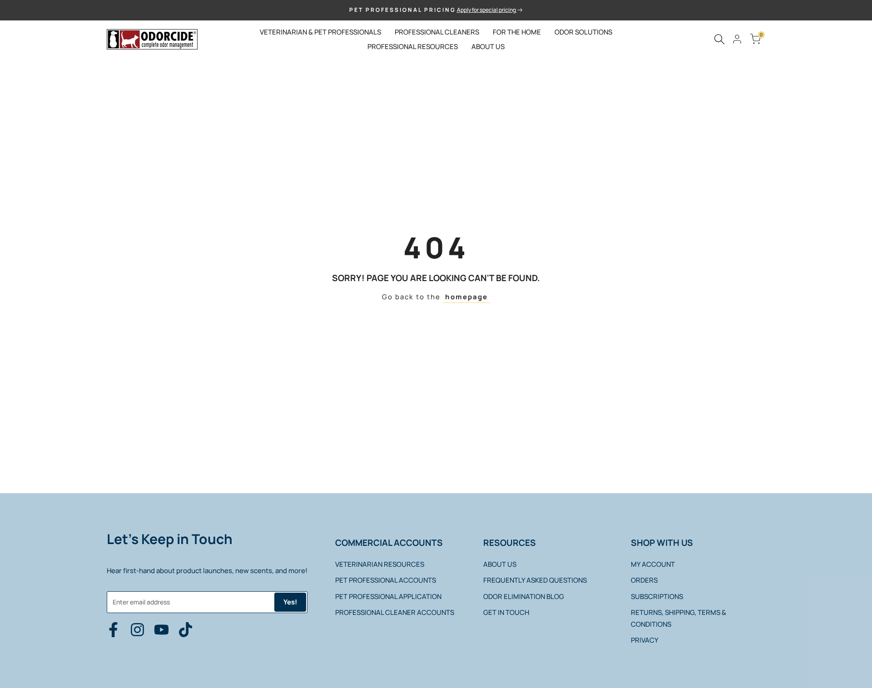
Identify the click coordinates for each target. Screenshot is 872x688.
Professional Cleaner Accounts (394, 612)
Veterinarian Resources (379, 564)
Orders (644, 580)
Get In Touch (506, 612)
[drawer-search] (719, 39)
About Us (499, 564)
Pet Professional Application (388, 596)
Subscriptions (657, 596)
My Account (653, 564)
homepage (466, 297)
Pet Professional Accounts (385, 580)
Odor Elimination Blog (523, 596)
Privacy (645, 640)
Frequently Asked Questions (535, 580)
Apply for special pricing (487, 10)
